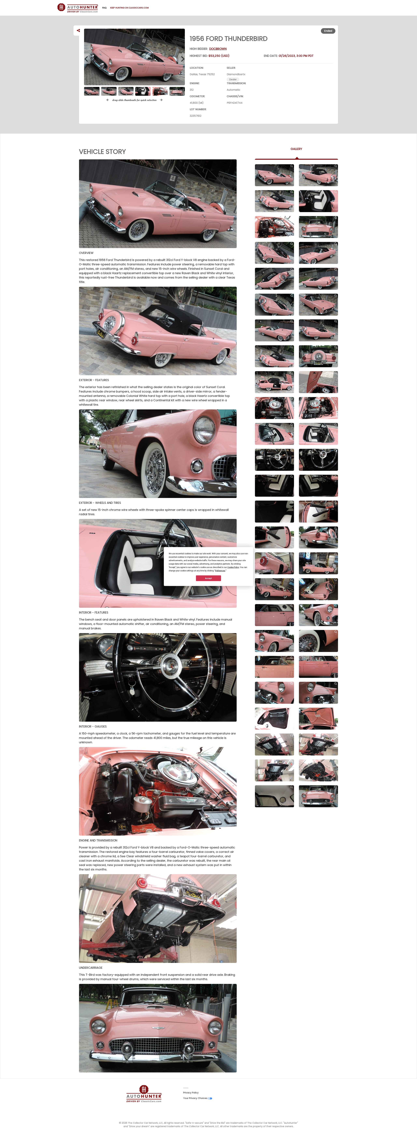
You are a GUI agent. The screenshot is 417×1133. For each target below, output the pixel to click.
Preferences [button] (220, 571)
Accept (208, 578)
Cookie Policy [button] (233, 567)
